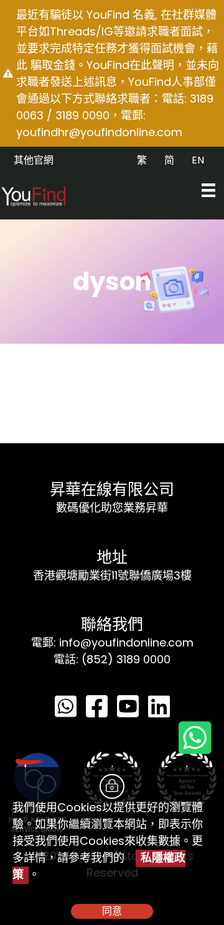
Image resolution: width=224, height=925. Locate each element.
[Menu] (208, 190)
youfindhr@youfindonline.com (99, 132)
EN (198, 160)
